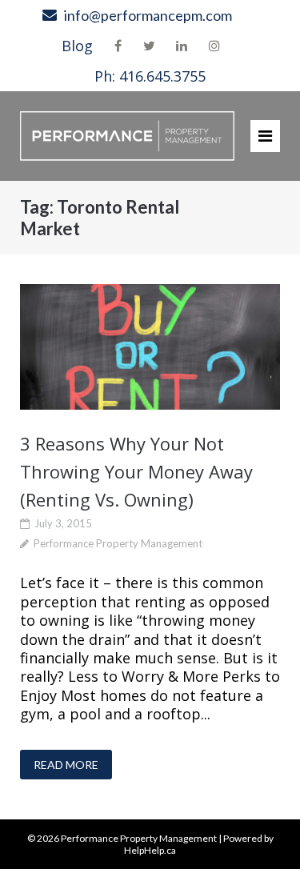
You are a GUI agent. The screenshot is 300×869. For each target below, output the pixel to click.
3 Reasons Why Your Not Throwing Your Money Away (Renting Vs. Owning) (136, 471)
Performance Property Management (118, 543)
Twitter (149, 45)
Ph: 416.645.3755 (150, 76)
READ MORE (66, 764)
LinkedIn (181, 45)
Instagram (214, 45)
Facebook (118, 45)
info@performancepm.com (148, 15)
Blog (77, 45)
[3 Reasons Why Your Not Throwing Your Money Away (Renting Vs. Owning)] (150, 347)
